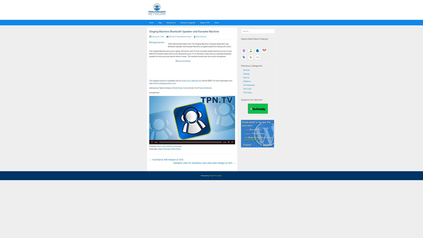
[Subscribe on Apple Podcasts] (244, 50)
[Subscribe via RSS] (251, 57)
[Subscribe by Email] (244, 57)
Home (151, 23)
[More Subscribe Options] (257, 57)
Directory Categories (187, 23)
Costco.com (185, 81)
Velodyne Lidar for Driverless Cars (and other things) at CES (204, 163)
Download (177, 146)
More (179, 149)
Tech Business (249, 85)
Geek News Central (181, 88)
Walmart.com (196, 81)
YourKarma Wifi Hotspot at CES (166, 159)
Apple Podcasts (164, 149)
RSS (173, 149)
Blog (160, 23)
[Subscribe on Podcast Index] (264, 50)
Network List (171, 23)
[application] (192, 120)
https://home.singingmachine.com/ (162, 83)
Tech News (247, 93)
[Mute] (229, 142)
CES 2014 (172, 36)
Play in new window (164, 146)
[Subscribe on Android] (251, 50)
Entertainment (181, 36)
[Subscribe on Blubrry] (257, 50)
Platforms (247, 81)
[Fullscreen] (232, 142)
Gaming (246, 74)
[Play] (152, 142)
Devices (246, 70)
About (217, 23)
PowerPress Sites (216, 176)
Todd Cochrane (201, 36)
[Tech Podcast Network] (157, 9)
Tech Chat (247, 89)
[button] (192, 120)
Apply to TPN (205, 23)
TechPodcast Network (203, 88)
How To (246, 78)
